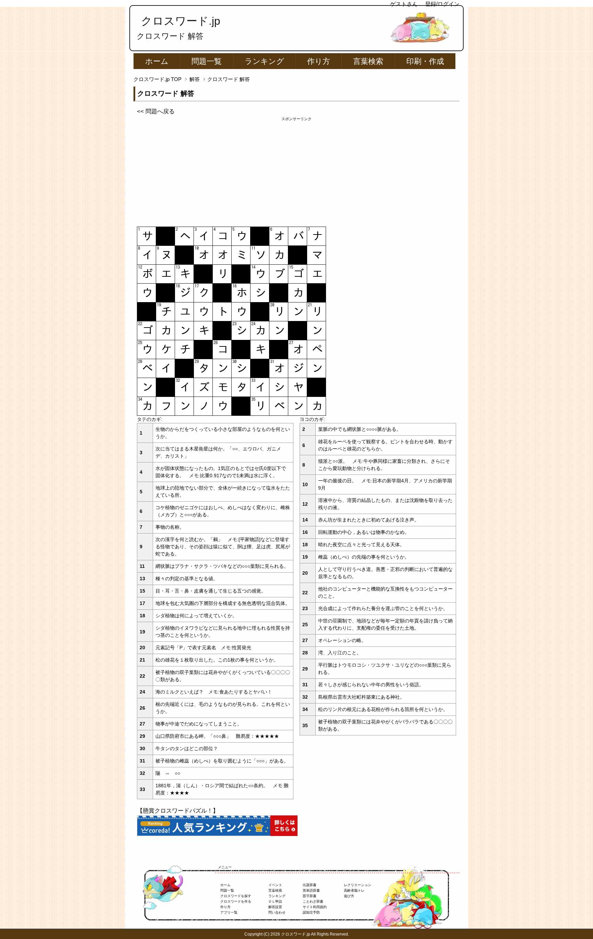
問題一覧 (206, 61)
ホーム (156, 61)
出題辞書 (309, 885)
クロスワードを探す (235, 896)
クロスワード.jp (180, 21)
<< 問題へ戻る (156, 111)
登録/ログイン (442, 4)
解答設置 (275, 907)
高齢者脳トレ (354, 890)
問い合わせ (277, 912)
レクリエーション (357, 885)
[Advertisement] (296, 170)
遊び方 (349, 896)
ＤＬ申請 (275, 901)
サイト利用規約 (315, 907)
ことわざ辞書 (313, 901)
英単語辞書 (311, 890)
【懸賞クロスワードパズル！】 (178, 811)
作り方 (318, 61)
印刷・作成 (425, 61)
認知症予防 (311, 912)
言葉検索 (368, 61)
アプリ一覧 (228, 912)
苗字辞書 (309, 896)
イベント (275, 885)
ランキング (264, 61)
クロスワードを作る (235, 901)
